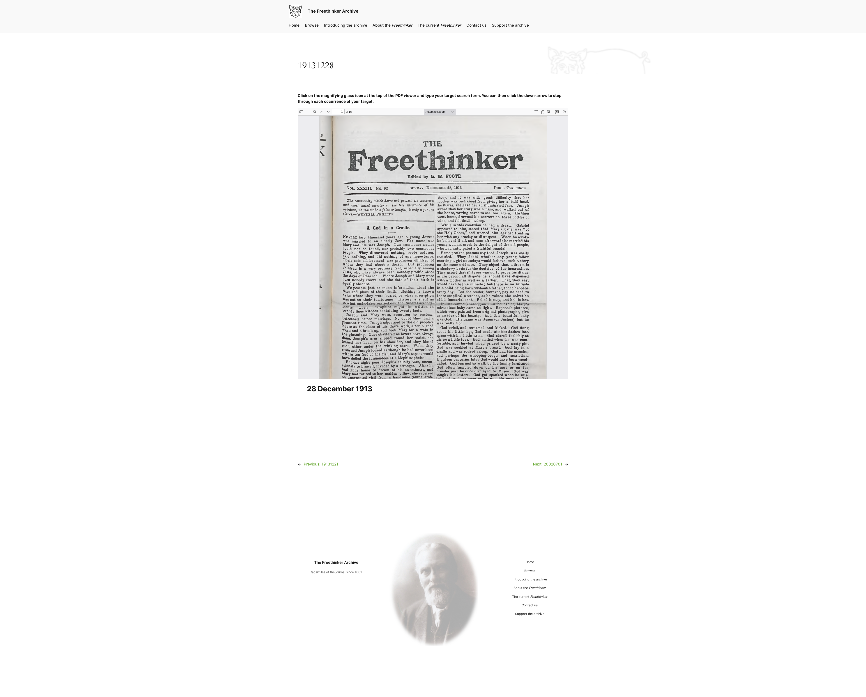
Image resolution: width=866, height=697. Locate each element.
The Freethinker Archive (333, 11)
